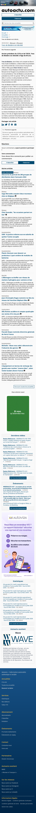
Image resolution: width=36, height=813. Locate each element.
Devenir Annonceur (8, 759)
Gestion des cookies (7, 807)
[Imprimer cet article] (12, 124)
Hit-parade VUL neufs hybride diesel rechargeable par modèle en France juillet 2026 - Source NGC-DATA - (18, 618)
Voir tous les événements (18, 478)
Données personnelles (26, 803)
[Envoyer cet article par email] (15, 124)
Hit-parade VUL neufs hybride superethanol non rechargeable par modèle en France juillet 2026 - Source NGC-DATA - (17, 599)
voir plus (13, 138)
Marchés (4, 275)
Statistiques (5, 699)
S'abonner (18, 18)
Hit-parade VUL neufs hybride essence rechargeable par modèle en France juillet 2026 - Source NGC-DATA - (18, 605)
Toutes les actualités (8, 685)
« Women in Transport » (9, 772)
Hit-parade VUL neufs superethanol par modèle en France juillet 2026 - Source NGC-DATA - (17, 586)
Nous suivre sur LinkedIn (9, 792)
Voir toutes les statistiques (18, 624)
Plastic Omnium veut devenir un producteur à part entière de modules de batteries (17, 255)
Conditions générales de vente (10, 803)
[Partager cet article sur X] (6, 124)
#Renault (12, 43)
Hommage (5, 37)
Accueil (4, 33)
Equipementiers (6, 232)
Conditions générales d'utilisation (22, 800)
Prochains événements (9, 732)
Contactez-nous (7, 745)
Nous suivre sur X (7, 789)
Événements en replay (9, 735)
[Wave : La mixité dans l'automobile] (18, 640)
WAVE (3, 769)
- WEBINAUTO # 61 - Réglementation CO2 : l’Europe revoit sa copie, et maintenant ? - (17, 473)
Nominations (5, 296)
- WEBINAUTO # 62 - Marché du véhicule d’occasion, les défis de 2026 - (16, 466)
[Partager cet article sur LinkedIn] (3, 124)
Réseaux (16, 172)
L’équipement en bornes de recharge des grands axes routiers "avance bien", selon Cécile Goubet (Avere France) (17, 368)
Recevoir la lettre (7, 688)
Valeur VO (5, 705)
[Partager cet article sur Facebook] (9, 124)
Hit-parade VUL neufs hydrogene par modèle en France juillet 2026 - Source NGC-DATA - (17, 592)
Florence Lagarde (10, 130)
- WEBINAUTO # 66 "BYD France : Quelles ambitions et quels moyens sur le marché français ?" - (17, 440)
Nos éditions (6, 702)
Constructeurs (6, 309)
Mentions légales (6, 800)
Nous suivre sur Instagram (10, 786)
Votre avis (5, 748)
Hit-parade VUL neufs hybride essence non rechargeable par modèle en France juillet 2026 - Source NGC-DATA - (18, 612)
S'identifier (18, 15)
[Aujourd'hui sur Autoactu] (18, 10)
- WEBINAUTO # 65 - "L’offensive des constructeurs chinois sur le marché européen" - (17, 447)
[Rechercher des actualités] (33, 23)
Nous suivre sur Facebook (10, 783)
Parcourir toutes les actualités (23, 387)
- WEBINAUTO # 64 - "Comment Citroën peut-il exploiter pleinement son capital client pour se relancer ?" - (18, 453)
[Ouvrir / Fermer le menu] (3, 23)
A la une (4, 682)
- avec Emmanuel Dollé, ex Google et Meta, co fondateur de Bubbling (17, 501)
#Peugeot (19, 43)
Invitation (5, 721)
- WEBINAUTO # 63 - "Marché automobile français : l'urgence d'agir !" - (17, 460)
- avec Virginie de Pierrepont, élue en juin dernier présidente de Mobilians (17, 490)
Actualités (5, 35)
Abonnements (6, 715)
